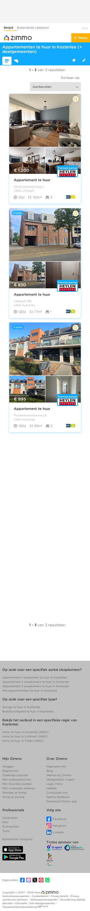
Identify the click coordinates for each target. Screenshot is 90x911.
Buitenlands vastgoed (33, 27)
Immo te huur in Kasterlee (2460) (25, 732)
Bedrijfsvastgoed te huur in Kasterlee (27, 711)
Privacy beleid (60, 896)
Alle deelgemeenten (42, 903)
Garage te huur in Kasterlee (21, 707)
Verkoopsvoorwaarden (44, 899)
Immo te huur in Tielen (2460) (22, 740)
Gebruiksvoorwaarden (16, 896)
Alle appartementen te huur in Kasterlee (29, 690)
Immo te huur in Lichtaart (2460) (25, 736)
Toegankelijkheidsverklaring (19, 906)
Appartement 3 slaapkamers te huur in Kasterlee (35, 686)
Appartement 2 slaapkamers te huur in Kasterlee (35, 681)
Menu (82, 38)
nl (84, 28)
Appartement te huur (32, 180)
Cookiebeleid (40, 896)
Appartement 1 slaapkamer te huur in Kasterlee (34, 677)
